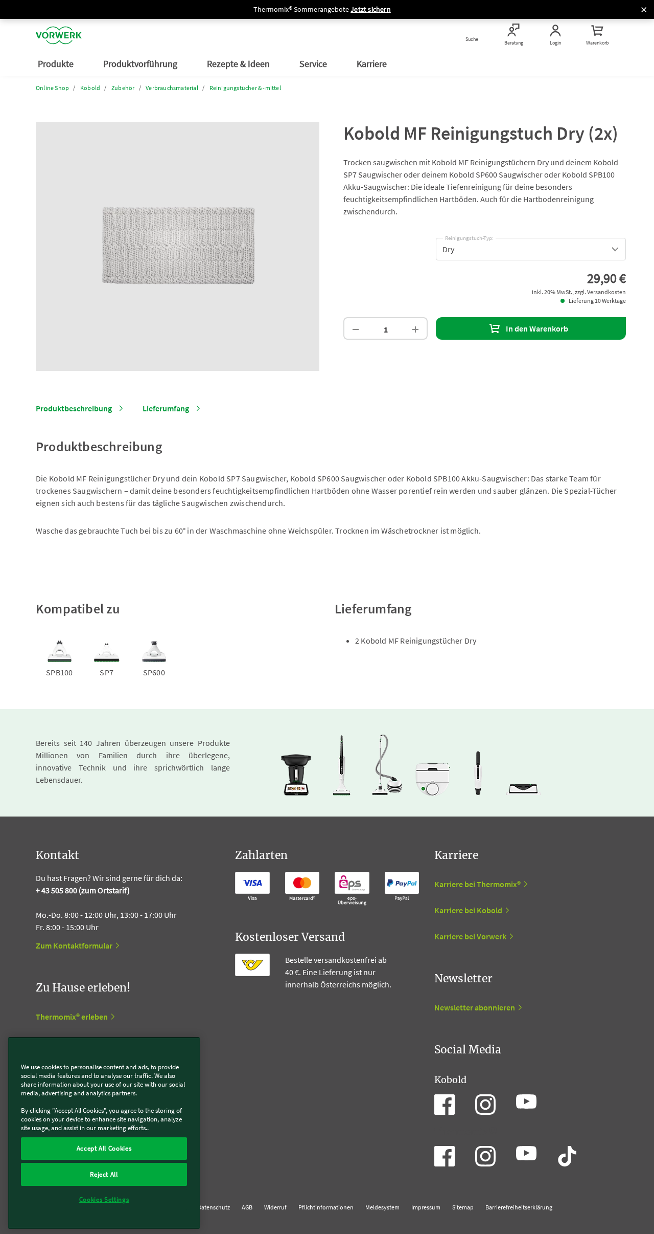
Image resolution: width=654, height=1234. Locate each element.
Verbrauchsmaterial (172, 88)
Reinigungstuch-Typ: (469, 236)
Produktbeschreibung (74, 408)
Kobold (90, 88)
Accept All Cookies (104, 1148)
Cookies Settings (104, 1199)
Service (314, 64)
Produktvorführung (141, 64)
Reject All (104, 1174)
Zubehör (122, 88)
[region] (104, 1133)
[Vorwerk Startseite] (59, 35)
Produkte (57, 64)
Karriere (373, 64)
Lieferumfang (166, 408)
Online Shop (52, 88)
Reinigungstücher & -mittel (245, 88)
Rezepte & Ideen (239, 64)
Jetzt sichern (371, 9)
